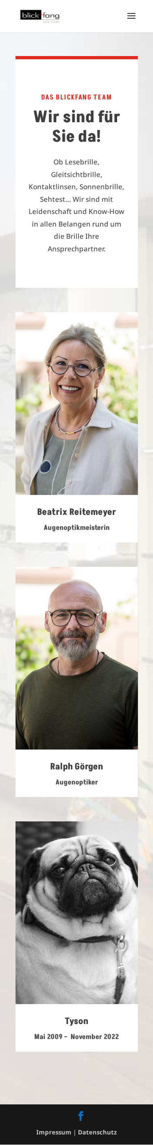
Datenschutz (97, 1132)
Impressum (53, 1132)
